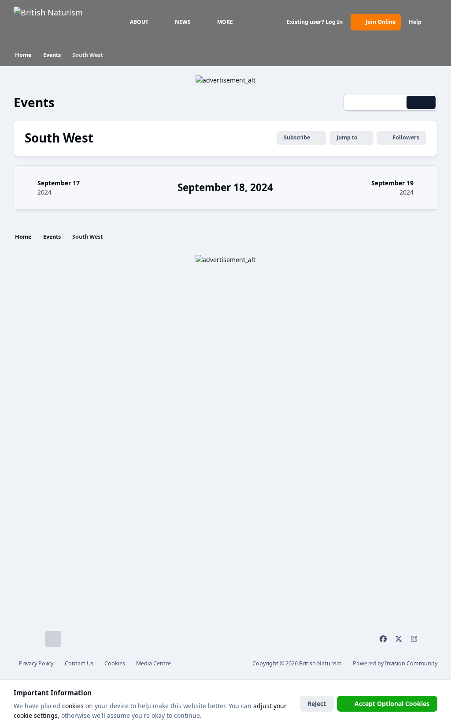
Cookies (114, 663)
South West (59, 138)
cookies (73, 706)
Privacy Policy (36, 663)
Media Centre (153, 663)
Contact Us (79, 663)
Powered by (395, 663)
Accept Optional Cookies (392, 703)
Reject (316, 703)
